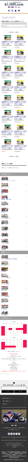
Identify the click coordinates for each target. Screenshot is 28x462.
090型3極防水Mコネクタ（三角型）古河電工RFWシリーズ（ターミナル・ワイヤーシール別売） (7, 58)
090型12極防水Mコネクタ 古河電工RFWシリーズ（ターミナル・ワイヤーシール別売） (7, 132)
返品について (9, 444)
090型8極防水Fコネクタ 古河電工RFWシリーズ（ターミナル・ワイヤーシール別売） (20, 103)
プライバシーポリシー (7, 445)
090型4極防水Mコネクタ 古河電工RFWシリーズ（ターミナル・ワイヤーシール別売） (7, 73)
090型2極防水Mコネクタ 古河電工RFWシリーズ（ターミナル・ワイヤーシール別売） (7, 43)
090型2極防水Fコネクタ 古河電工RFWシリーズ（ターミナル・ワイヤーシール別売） (20, 43)
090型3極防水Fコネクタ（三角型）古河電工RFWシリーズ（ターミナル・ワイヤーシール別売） (20, 58)
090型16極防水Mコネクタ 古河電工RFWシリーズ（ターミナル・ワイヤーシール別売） (7, 147)
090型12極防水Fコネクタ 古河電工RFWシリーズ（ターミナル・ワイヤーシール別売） (20, 132)
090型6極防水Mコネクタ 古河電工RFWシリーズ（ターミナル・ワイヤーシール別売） (7, 88)
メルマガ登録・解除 (14, 445)
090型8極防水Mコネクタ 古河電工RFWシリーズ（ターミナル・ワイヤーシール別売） (7, 103)
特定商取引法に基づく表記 (16, 444)
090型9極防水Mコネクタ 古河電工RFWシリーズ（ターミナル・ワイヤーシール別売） (7, 117)
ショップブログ (21, 445)
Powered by (7, 459)
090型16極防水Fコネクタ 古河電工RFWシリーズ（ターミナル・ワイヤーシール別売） (20, 147)
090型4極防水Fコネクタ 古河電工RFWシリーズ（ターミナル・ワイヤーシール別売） (20, 73)
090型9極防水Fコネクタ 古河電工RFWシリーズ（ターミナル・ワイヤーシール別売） (20, 117)
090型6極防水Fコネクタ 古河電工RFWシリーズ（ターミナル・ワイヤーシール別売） (20, 88)
